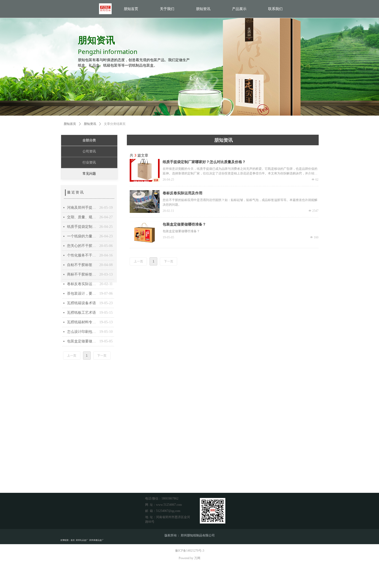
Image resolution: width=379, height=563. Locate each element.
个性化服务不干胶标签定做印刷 (82, 255)
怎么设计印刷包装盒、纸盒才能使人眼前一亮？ (82, 332)
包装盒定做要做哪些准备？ (184, 224)
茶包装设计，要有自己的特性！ (82, 293)
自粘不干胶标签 (79, 265)
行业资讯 (89, 162)
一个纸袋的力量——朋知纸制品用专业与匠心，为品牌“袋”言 (82, 236)
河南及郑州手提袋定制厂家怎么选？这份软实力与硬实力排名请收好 (82, 208)
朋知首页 (70, 124)
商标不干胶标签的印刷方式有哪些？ (82, 274)
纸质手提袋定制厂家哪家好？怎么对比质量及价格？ (204, 162)
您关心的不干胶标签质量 (82, 246)
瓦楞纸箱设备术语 (81, 303)
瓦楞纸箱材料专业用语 (82, 322)
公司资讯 (89, 151)
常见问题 (89, 173)
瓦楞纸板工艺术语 (81, 313)
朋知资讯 (90, 124)
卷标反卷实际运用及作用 (182, 193)
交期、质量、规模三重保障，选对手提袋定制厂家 (82, 217)
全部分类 (89, 140)
